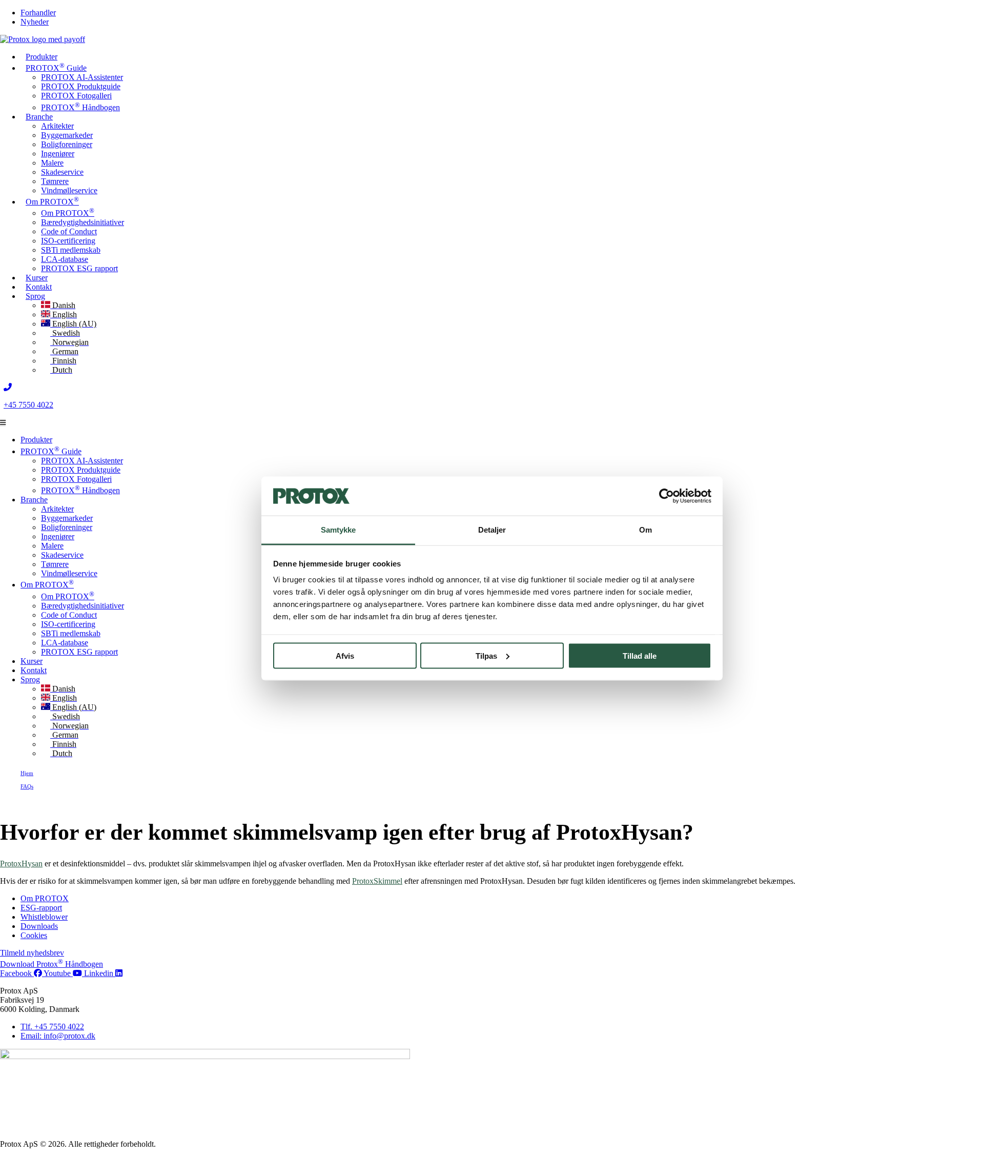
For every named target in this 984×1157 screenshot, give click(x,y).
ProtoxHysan (21, 863)
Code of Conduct (69, 231)
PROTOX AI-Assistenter (82, 77)
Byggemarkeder (67, 135)
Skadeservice (62, 172)
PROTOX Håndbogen (80, 107)
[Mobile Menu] (3, 423)
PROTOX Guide (56, 67)
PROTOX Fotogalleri (76, 95)
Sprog (35, 296)
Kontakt (33, 670)
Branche (39, 116)
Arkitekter (57, 125)
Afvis (345, 655)
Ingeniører (57, 153)
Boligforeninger (66, 144)
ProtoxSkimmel (377, 881)
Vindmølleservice (69, 190)
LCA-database (64, 259)
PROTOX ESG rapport (79, 268)
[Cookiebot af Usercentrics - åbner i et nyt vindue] (666, 496)
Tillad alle (640, 655)
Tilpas (486, 655)
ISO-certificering (68, 240)
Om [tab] (645, 529)
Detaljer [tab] (492, 529)
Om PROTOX (52, 200)
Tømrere (55, 181)
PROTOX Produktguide (80, 86)
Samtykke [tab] (338, 529)
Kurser (31, 661)
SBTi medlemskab (70, 250)
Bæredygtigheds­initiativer (82, 222)
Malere (52, 162)
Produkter (41, 56)
